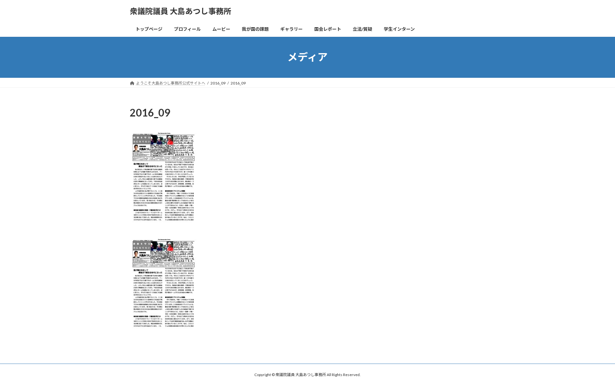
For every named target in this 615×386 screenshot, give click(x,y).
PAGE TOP (595, 368)
